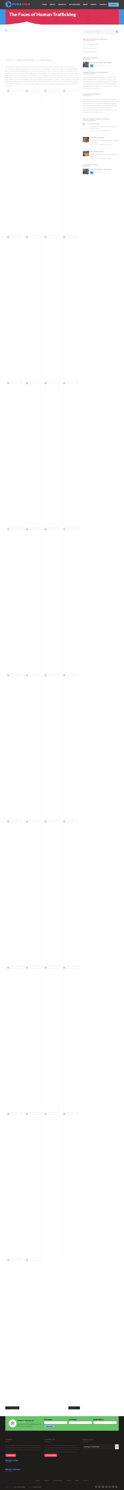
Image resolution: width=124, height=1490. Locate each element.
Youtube (109, 1486)
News (85, 4)
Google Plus (106, 1486)
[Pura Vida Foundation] (18, 4)
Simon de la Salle (37, 1487)
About (52, 4)
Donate (113, 4)
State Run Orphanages (46, 60)
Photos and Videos (21, 60)
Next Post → (74, 1408)
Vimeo (113, 1486)
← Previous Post (12, 1408)
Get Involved (74, 4)
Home (44, 4)
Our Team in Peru (94, 123)
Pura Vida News (88, 52)
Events (93, 4)
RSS (116, 1486)
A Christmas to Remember (97, 137)
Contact (103, 4)
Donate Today (11, 1455)
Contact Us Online (51, 1455)
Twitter (99, 1486)
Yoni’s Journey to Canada (97, 151)
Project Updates (31, 60)
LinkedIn (103, 1486)
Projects (62, 4)
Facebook (96, 1486)
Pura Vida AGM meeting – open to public (100, 62)
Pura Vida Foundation (20, 1487)
